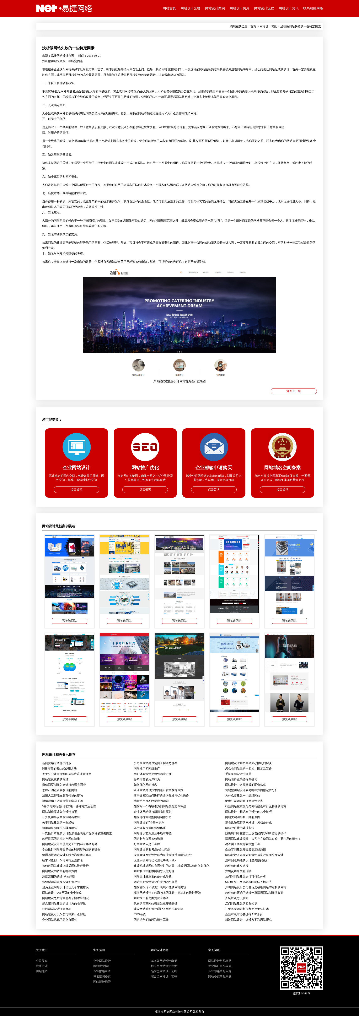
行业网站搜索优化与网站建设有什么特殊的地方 (255, 806)
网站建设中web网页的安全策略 (62, 892)
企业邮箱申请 (102, 971)
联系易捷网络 (313, 8)
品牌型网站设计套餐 (164, 971)
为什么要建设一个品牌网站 (242, 795)
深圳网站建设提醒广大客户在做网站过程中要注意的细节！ (263, 838)
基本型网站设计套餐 (164, 960)
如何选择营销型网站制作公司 (153, 817)
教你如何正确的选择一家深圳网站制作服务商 (254, 892)
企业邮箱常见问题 (219, 971)
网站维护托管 (102, 981)
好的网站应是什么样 (147, 844)
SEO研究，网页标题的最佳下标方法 (248, 882)
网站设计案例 (215, 8)
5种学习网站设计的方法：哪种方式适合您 (69, 806)
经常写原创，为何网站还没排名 (62, 860)
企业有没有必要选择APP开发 (244, 914)
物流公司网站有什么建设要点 (244, 801)
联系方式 (42, 966)
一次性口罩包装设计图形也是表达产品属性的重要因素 (77, 833)
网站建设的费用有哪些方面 (59, 871)
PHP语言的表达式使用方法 (59, 768)
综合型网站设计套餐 (164, 976)
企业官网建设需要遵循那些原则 (245, 849)
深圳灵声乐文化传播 (238, 871)
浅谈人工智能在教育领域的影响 (62, 795)
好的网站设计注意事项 (56, 909)
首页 (253, 26)
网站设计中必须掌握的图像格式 (245, 784)
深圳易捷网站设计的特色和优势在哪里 (67, 855)
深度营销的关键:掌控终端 (58, 876)
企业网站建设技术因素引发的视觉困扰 (158, 790)
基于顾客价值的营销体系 (150, 828)
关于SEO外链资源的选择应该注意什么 (66, 774)
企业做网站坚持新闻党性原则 (153, 811)
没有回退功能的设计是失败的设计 (247, 860)
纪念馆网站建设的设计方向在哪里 (64, 903)
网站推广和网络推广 (147, 768)
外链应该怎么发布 (236, 898)
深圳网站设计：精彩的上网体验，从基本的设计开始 (167, 892)
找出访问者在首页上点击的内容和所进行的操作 (255, 833)
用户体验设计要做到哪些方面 (153, 774)
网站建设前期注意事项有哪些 (153, 833)
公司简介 (42, 960)
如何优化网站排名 (145, 784)
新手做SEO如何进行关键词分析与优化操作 (161, 795)
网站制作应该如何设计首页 (59, 811)
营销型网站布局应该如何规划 (61, 882)
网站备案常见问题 (219, 976)
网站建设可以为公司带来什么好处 (64, 914)
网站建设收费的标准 (55, 779)
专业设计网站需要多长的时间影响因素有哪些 (71, 849)
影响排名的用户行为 (147, 779)
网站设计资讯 (289, 8)
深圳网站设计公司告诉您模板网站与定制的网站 (255, 887)
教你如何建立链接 (236, 865)
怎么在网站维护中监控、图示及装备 (248, 768)
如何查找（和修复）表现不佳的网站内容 (160, 887)
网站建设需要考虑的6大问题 (152, 849)
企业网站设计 (102, 960)
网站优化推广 (102, 966)
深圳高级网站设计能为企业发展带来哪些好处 (163, 855)
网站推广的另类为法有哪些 (151, 898)
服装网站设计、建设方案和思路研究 (248, 919)
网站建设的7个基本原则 (149, 822)
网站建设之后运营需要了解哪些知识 (65, 898)
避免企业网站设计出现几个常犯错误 (65, 887)
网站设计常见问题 (219, 960)
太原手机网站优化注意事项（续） (155, 860)
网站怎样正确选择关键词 (241, 779)
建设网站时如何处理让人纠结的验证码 (158, 909)
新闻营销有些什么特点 (56, 763)
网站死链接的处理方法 (239, 828)
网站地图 (42, 971)
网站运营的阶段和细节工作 (151, 919)
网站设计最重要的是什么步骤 (153, 876)
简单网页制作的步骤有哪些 (59, 828)
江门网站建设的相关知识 (241, 903)
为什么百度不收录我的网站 (151, 801)
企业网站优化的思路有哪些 (59, 919)
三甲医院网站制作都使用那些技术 (247, 909)
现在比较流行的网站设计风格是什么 (248, 822)
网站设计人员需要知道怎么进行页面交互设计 (254, 855)
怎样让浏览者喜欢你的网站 (59, 790)
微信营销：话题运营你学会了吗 (62, 801)
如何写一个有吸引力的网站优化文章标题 (160, 806)
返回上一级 (293, 391)
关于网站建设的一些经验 (58, 822)
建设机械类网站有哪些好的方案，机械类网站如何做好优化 (171, 865)
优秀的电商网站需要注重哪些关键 (155, 903)
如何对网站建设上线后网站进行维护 (65, 865)
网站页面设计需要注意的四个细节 (155, 882)
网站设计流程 (264, 8)
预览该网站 (69, 620)
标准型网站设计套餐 (164, 966)
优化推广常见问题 (219, 966)
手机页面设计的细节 (238, 774)
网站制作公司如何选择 (148, 838)
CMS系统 (140, 914)
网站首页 (169, 8)
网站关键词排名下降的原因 (242, 817)
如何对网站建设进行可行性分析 (245, 876)
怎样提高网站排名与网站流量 (61, 838)
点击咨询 (76, 489)
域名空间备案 (102, 976)
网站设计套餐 (190, 8)
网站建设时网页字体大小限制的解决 (248, 763)
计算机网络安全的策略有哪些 (61, 817)
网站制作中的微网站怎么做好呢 (154, 871)
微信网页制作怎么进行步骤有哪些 (64, 784)
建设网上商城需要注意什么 (242, 844)
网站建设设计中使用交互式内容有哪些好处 (69, 844)
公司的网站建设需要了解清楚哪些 (155, 763)
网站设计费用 (240, 8)
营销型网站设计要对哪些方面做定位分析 (251, 790)
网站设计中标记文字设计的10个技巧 (248, 811)
